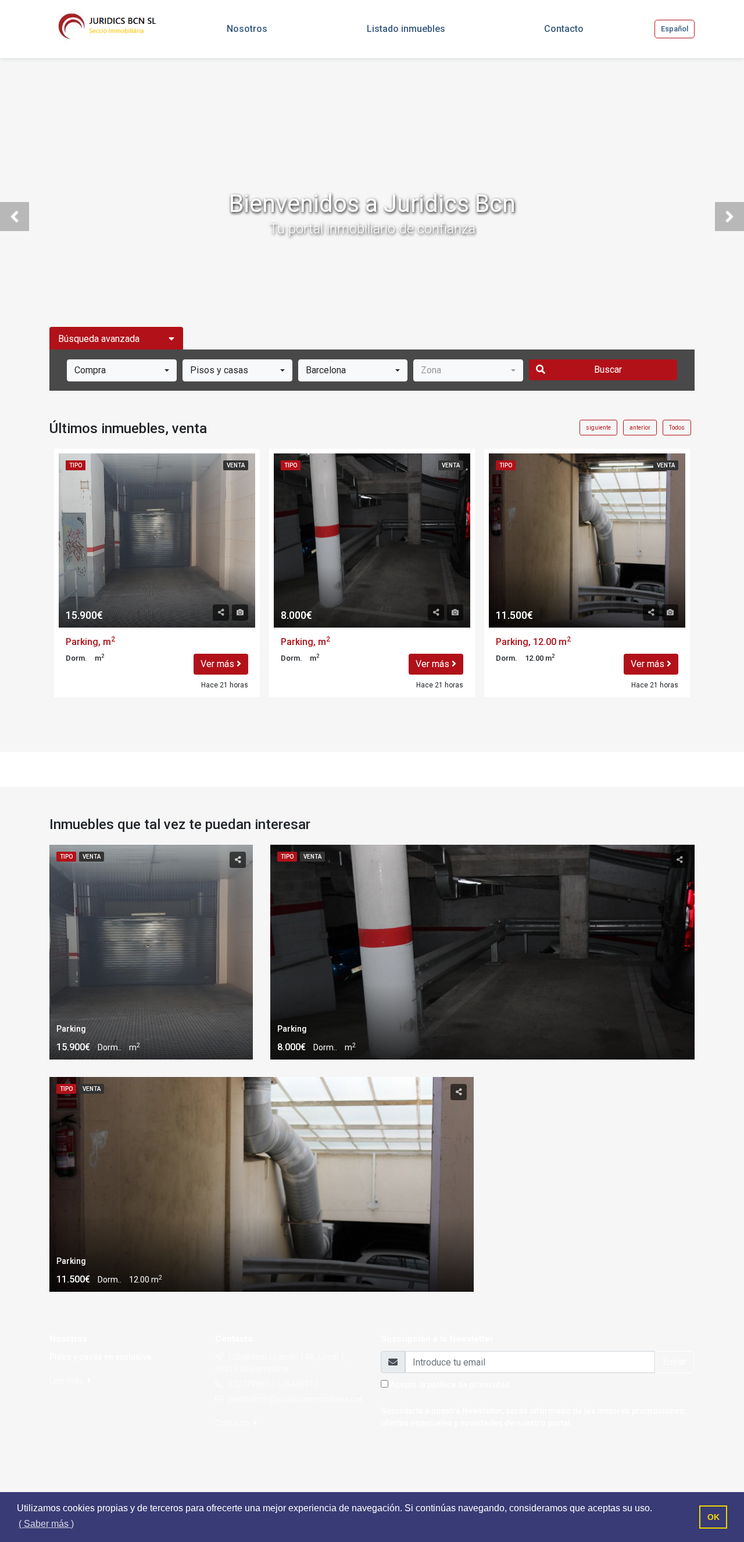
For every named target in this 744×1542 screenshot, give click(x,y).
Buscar (608, 369)
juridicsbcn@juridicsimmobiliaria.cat (295, 1399)
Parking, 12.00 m (533, 641)
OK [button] (713, 1517)
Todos (677, 427)
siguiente (598, 427)
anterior (639, 427)
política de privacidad (468, 1384)
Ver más (219, 663)
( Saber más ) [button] (46, 1524)
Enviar (675, 1361)
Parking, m (90, 641)
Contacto (233, 1423)
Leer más (67, 1380)
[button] (14, 216)
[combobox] (122, 370)
